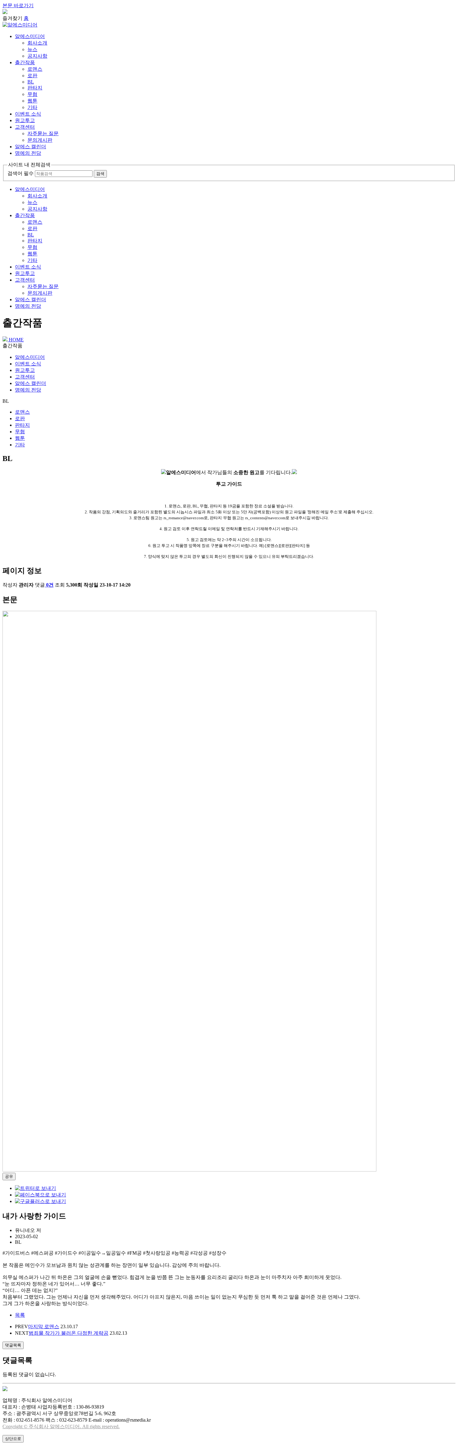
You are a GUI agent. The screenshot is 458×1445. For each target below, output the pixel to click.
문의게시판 (39, 140)
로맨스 (34, 69)
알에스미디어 (30, 36)
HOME (15, 339)
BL (30, 81)
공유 (9, 1176)
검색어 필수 (20, 173)
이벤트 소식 (28, 113)
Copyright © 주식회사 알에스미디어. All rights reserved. (61, 1426)
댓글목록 (13, 1345)
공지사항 (37, 56)
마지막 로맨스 (43, 1326)
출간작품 (25, 62)
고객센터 (25, 127)
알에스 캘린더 (30, 146)
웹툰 (32, 100)
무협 (32, 94)
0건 (50, 584)
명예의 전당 (28, 153)
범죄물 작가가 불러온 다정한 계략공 (68, 1333)
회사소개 (37, 42)
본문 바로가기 (18, 5)
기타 (32, 107)
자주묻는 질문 (43, 133)
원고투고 (25, 120)
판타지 (34, 87)
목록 (20, 1315)
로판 (32, 75)
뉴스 (32, 49)
